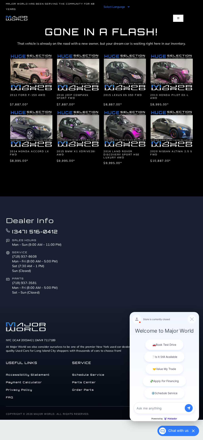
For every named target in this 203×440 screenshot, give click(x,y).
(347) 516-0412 (35, 232)
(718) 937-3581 (24, 283)
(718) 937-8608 (24, 256)
